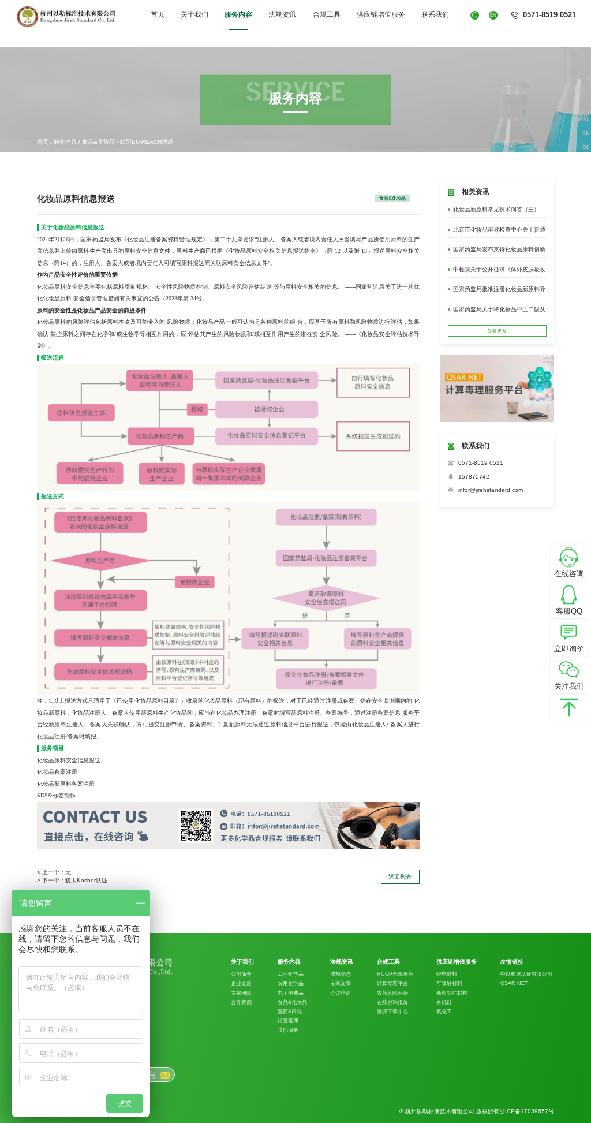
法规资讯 (282, 14)
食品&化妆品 (98, 142)
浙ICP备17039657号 (526, 1111)
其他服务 (288, 1030)
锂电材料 (446, 974)
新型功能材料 (451, 993)
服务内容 (238, 14)
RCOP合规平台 (395, 974)
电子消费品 (291, 993)
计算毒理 (288, 1021)
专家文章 (340, 983)
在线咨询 (569, 573)
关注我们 (569, 686)
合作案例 (241, 1002)
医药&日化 (290, 1011)
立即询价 (569, 648)
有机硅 (444, 1002)
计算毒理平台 (392, 983)
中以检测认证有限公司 (526, 974)
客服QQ (569, 611)
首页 (157, 14)
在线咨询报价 (392, 1002)
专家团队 (241, 993)
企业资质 (241, 983)
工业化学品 (291, 974)
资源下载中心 (392, 1011)
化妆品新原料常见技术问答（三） (496, 209)
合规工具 (327, 14)
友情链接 (511, 962)
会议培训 (340, 993)
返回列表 (400, 877)
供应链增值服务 (381, 14)
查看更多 (497, 331)
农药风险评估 (392, 993)
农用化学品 (291, 983)
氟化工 (444, 1011)
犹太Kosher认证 (86, 880)
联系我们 (435, 14)
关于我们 (194, 14)
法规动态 (340, 974)
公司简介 (241, 974)
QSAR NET (514, 983)
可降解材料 (449, 983)
